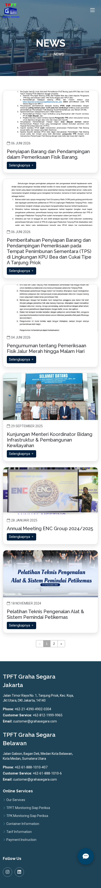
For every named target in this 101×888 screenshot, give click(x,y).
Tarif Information (19, 831)
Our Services (15, 799)
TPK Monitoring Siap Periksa (27, 815)
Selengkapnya (20, 165)
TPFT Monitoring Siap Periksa (28, 807)
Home (42, 54)
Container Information (22, 823)
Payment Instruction (21, 839)
